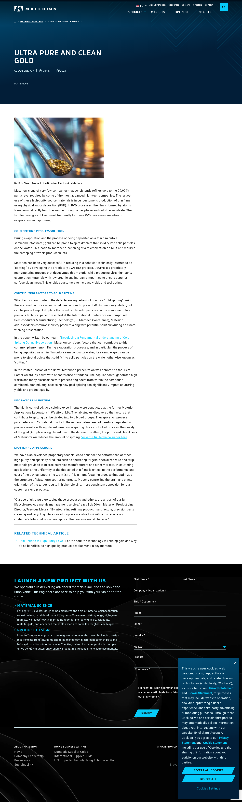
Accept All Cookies (208, 770)
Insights (204, 12)
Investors (197, 4)
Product (138, 656)
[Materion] (35, 8)
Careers (186, 4)
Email (137, 624)
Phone (137, 612)
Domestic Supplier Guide (71, 751)
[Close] (235, 662)
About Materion (157, 4)
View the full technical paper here (104, 437)
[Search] (224, 7)
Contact (209, 4)
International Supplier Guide (73, 756)
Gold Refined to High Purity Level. (42, 541)
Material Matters (31, 21)
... (15, 21)
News (18, 751)
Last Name (188, 579)
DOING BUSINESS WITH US (70, 746)
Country (138, 635)
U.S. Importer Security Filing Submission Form (86, 760)
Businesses (22, 760)
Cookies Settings (208, 788)
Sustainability (23, 764)
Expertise (181, 12)
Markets (158, 12)
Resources (174, 4)
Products (135, 12)
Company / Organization (149, 590)
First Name (140, 579)
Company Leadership (29, 756)
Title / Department (145, 601)
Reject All (208, 779)
